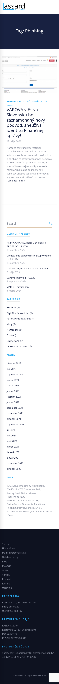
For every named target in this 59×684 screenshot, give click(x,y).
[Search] (50, 223)
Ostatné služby (10, 557)
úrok (10, 515)
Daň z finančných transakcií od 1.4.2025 (27, 268)
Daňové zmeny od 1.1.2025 (21, 277)
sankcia (30, 507)
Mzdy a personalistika (14, 552)
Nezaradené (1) (15, 329)
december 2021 (15, 407)
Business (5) (13, 307)
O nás (5, 570)
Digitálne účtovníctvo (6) (20, 313)
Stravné (11, 511)
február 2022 (14, 396)
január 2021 (13, 457)
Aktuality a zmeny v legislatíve (28, 485)
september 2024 (15, 374)
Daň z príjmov (28, 493)
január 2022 (13, 402)
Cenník (6, 574)
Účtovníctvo (8, 548)
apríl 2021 (12, 441)
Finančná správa (15, 496)
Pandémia (39, 504)
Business (12, 101)
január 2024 (13, 385)
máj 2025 (11, 369)
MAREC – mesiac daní (18, 287)
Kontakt (6, 579)
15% (9, 485)
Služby (5, 544)
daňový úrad (13, 493)
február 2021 (14, 452)
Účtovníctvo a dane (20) (19, 346)
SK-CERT (40, 507)
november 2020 (15, 463)
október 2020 (14, 468)
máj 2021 (11, 435)
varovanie (36, 511)
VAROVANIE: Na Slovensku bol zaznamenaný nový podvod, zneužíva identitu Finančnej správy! (26, 122)
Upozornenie (23, 511)
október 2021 (14, 418)
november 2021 (15, 413)
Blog (4, 561)
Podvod (21, 507)
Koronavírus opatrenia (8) (20, 318)
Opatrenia (27, 504)
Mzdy (22, 101)
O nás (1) (11, 335)
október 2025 (14, 363)
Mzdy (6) (11, 324)
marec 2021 (13, 446)
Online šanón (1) (15, 341)
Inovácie (6, 565)
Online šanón (14, 504)
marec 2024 (13, 380)
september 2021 (15, 424)
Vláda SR (47, 511)
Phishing (11, 507)
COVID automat (26, 489)
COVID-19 (12, 489)
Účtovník (7, 587)
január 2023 (13, 391)
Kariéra (6, 583)
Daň (38, 489)
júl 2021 (11, 430)
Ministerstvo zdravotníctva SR (23, 500)
